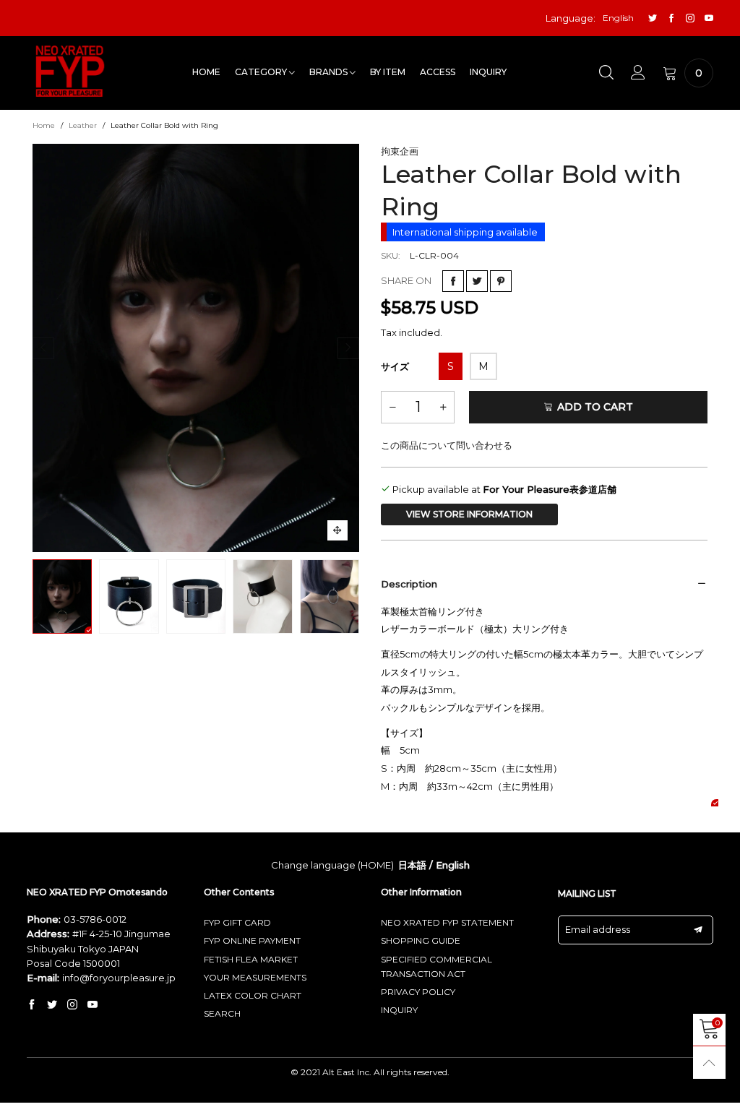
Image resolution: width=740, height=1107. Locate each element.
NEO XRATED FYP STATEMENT (447, 922)
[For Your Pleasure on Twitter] (52, 1005)
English (453, 865)
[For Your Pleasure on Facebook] (31, 1005)
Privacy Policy (418, 991)
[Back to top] (709, 1062)
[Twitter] (652, 18)
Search (222, 1013)
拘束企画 (399, 151)
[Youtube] (709, 18)
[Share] (453, 281)
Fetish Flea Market (251, 959)
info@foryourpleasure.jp (119, 977)
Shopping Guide (420, 940)
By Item (387, 71)
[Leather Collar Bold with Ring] (196, 348)
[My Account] (638, 73)
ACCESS (437, 71)
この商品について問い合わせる (446, 445)
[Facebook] (671, 18)
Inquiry (488, 71)
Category (262, 71)
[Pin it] (501, 281)
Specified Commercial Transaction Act (436, 966)
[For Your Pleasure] (70, 71)
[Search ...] (606, 73)
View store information (469, 514)
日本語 (412, 865)
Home (206, 71)
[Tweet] (477, 281)
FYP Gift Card (237, 922)
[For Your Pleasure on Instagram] (72, 1005)
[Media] (337, 530)
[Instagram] (690, 18)
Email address (597, 929)
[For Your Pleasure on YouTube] (92, 1005)
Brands (329, 71)
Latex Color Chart (252, 995)
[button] (43, 348)
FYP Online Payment (252, 940)
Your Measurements (255, 977)
